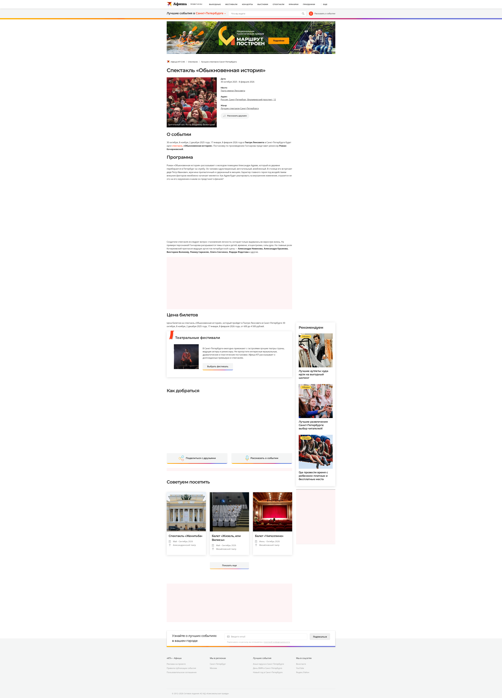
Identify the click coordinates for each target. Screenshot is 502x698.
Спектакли (278, 4)
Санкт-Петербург (218, 664)
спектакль (177, 145)
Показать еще (229, 565)
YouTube (300, 668)
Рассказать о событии (325, 13)
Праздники (309, 4)
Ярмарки (293, 4)
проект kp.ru (196, 4)
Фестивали (231, 4)
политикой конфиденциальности (277, 642)
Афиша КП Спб (178, 62)
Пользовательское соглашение (181, 672)
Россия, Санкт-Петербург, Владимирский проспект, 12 (248, 99)
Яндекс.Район (302, 672)
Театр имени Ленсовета (233, 90)
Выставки (262, 4)
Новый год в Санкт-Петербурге (268, 672)
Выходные (215, 4)
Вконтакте (301, 664)
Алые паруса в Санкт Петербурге (268, 664)
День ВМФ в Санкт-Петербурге (267, 668)
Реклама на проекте (176, 664)
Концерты (247, 4)
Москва (213, 668)
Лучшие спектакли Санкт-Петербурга (219, 62)
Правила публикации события (181, 668)
